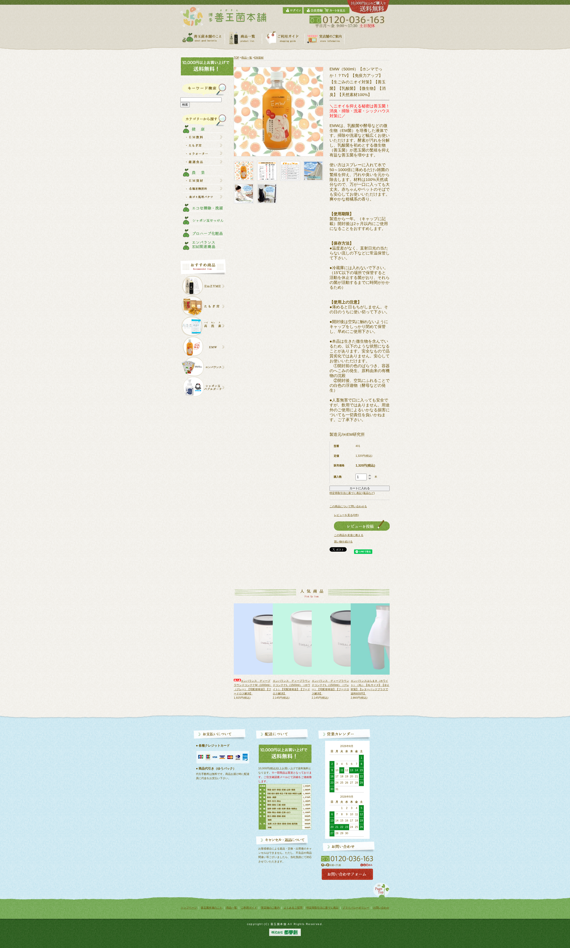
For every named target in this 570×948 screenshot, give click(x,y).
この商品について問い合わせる (348, 506)
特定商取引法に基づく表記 (322, 907)
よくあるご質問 (293, 907)
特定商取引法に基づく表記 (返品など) (352, 493)
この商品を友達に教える (348, 535)
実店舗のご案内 (270, 907)
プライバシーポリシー (355, 907)
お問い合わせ (381, 907)
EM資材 (259, 57)
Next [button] (393, 658)
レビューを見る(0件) (346, 515)
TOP (236, 57)
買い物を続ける (343, 541)
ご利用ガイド (249, 907)
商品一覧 (246, 57)
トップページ (189, 907)
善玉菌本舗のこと (211, 907)
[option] (253, 651)
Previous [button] (226, 658)
